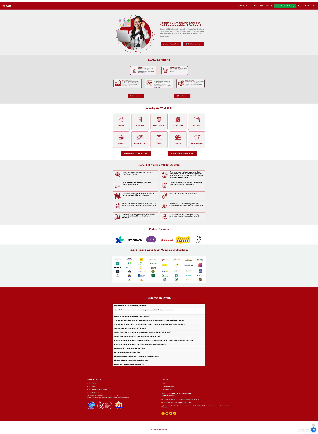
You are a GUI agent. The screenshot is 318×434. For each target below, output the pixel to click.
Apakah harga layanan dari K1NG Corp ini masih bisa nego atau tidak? (137, 336)
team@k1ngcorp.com (168, 402)
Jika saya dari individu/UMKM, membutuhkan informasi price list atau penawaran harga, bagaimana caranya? (150, 324)
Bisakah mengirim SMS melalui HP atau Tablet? (130, 348)
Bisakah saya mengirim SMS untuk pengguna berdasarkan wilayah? (136, 356)
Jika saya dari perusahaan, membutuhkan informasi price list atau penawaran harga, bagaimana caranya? (149, 320)
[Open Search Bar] (314, 6)
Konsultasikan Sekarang (285, 6)
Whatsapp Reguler (304, 6)
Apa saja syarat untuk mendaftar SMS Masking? (130, 328)
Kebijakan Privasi (168, 389)
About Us (269, 6)
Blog (164, 383)
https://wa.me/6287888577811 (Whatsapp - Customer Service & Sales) (181, 399)
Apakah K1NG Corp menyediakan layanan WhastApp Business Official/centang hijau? (142, 332)
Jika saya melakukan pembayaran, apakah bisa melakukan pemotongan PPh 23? (140, 344)
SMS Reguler (92, 386)
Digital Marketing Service (95, 392)
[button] (159, 306)
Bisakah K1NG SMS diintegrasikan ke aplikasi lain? (131, 360)
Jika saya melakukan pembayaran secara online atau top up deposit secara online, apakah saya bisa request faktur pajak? (154, 340)
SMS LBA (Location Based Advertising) (99, 389)
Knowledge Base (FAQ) (169, 386)
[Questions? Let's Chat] (313, 429)
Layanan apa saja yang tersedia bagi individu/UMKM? (131, 316)
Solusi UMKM (258, 6)
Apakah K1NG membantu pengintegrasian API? (129, 364)
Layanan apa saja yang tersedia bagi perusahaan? (130, 305)
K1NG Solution (243, 6)
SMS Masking (92, 383)
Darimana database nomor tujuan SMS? (127, 352)
